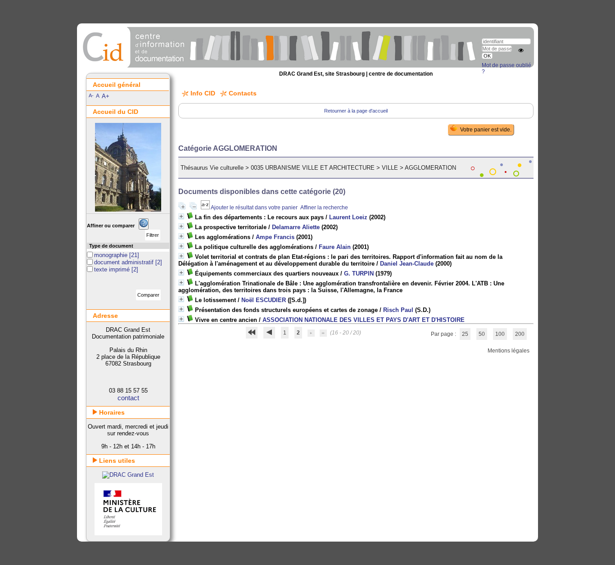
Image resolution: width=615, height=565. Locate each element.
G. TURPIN (359, 273)
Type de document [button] (111, 246)
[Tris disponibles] (206, 207)
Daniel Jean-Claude (407, 263)
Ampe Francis (275, 237)
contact (128, 398)
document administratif (124, 262)
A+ (105, 96)
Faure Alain (335, 247)
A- (91, 95)
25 (465, 334)
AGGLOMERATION (430, 167)
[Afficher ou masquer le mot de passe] (521, 50)
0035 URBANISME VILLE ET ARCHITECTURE (313, 167)
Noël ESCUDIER (263, 300)
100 (500, 334)
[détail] (181, 216)
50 (482, 334)
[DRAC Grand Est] (128, 474)
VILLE (390, 167)
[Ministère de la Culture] (128, 533)
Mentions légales (508, 351)
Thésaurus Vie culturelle (212, 167)
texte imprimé (112, 269)
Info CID (202, 93)
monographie (111, 255)
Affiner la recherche (324, 207)
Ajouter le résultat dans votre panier (254, 207)
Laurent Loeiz (348, 217)
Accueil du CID (115, 111)
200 (520, 334)
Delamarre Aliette (296, 227)
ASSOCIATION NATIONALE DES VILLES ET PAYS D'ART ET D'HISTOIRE (363, 319)
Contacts (243, 93)
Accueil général (116, 84)
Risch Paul (398, 310)
